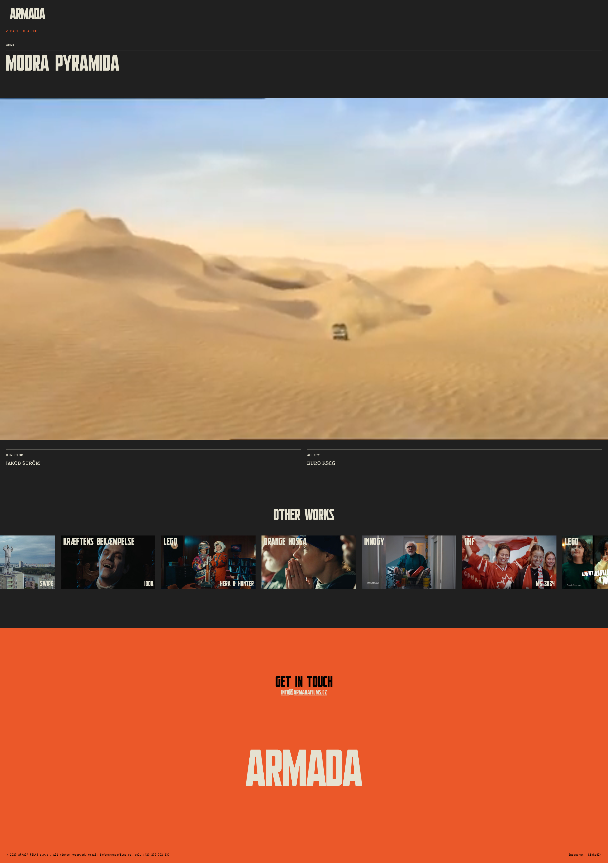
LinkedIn (594, 854)
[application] (304, 269)
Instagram (576, 854)
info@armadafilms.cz (304, 692)
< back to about (22, 30)
